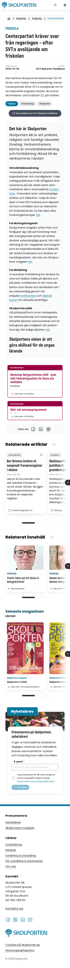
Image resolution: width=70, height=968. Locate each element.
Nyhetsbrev (13, 822)
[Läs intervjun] (25, 557)
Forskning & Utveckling (20, 856)
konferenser (28, 296)
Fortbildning (13, 845)
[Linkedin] (41, 429)
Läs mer (10, 616)
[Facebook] (33, 429)
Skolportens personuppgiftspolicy (35, 781)
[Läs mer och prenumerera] (25, 648)
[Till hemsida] (26, 933)
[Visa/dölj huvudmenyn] (65, 5)
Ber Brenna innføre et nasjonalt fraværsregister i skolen (24, 465)
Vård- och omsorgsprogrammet (28, 410)
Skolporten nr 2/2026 (59, 682)
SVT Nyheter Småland (50, 69)
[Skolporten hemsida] (19, 5)
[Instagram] (30, 919)
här (38, 215)
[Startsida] (9, 18)
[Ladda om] (54, 445)
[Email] (48, 429)
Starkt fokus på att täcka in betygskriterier (23, 580)
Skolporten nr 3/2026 (17, 682)
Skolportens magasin (19, 828)
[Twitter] (15, 919)
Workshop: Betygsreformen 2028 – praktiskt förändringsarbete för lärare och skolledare (33, 378)
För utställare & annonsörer (24, 861)
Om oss (10, 866)
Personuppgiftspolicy (19, 950)
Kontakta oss (14, 908)
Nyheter (21, 18)
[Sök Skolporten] (55, 5)
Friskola (37, 18)
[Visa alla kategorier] (41, 455)
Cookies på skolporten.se (22, 945)
